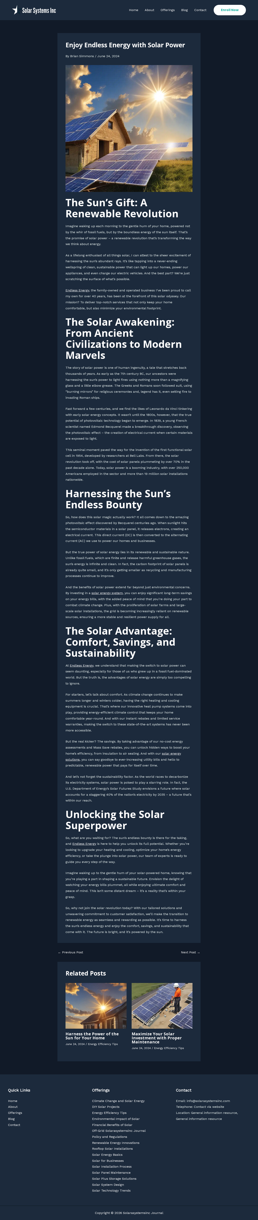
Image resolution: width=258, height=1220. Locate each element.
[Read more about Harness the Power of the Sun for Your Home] (96, 1006)
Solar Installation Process (112, 1166)
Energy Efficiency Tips (103, 1044)
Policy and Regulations (109, 1137)
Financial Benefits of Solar (112, 1125)
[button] (230, 10)
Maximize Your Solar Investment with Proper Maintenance (157, 1038)
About (149, 10)
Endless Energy (77, 290)
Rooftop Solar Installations (112, 1149)
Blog (184, 10)
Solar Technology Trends (111, 1190)
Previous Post (70, 952)
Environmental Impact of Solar (116, 1119)
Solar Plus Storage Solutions (114, 1179)
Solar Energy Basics (107, 1155)
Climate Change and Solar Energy (118, 1101)
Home (133, 10)
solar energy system (107, 593)
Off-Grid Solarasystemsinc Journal (119, 1131)
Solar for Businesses (108, 1161)
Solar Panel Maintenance (111, 1172)
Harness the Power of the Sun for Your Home (92, 1036)
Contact (200, 10)
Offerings (168, 10)
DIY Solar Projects (106, 1107)
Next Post (190, 952)
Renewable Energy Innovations (115, 1143)
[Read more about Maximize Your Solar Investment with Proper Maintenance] (162, 1006)
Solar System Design (108, 1185)
